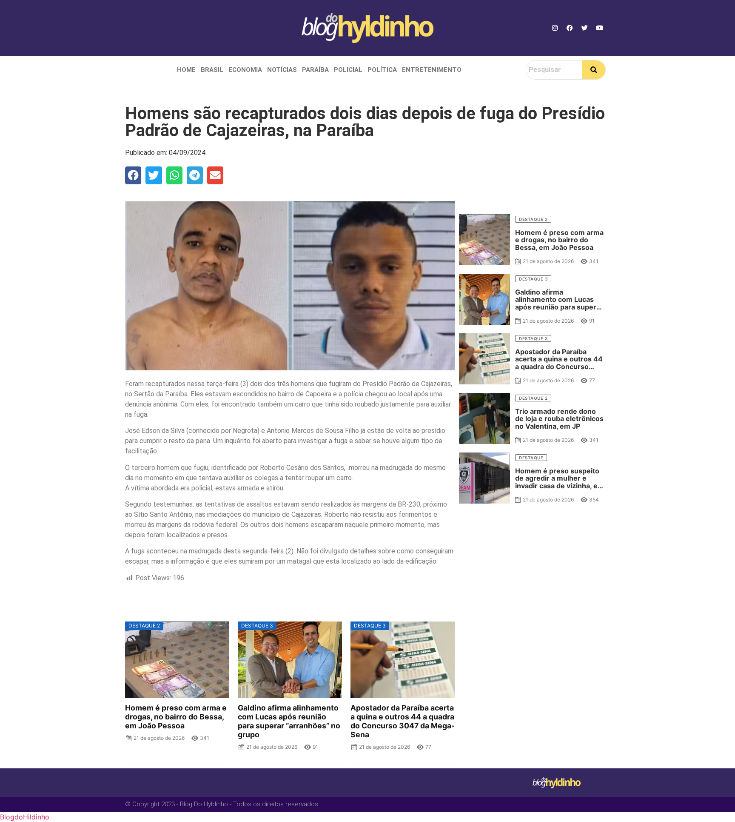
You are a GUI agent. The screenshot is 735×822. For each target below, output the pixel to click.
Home (186, 70)
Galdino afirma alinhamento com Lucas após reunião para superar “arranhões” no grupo (289, 721)
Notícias (282, 70)
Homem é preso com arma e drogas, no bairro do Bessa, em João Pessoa (176, 716)
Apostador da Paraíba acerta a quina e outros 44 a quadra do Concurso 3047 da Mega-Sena (402, 721)
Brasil (212, 70)
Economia (245, 70)
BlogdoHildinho (24, 817)
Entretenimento (432, 70)
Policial (348, 70)
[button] (133, 175)
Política (382, 70)
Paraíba (315, 70)
